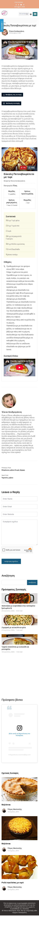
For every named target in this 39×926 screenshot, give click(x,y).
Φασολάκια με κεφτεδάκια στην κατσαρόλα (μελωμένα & (18, 606)
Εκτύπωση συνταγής (12, 103)
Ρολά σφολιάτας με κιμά (13, 882)
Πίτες (4, 22)
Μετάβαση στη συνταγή (13, 95)
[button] (35, 14)
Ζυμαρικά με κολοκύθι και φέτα (14, 627)
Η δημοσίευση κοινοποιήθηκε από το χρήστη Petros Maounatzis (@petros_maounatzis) (19, 755)
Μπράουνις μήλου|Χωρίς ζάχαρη (13, 470)
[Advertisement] (19, 675)
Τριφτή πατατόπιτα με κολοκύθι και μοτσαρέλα (15, 648)
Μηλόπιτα (6, 804)
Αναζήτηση (8, 575)
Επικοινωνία (19, 2)
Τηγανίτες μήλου (7, 478)
